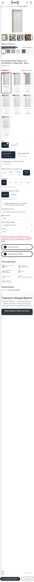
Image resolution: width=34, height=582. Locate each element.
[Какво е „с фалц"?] (7, 143)
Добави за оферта (11, 579)
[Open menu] (3, 2)
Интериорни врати (10, 6)
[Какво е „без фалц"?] (17, 143)
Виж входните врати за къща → (17, 312)
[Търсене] (31, 2)
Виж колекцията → (27, 70)
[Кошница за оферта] (27, 2)
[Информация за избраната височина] (16, 199)
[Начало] (2, 6)
